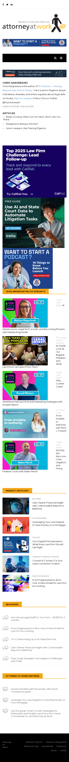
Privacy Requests (56, 742)
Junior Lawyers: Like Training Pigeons (26, 128)
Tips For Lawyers (23, 98)
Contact (61, 746)
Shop (54, 750)
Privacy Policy (34, 742)
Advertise (47, 746)
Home (63, 750)
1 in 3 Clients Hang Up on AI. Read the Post (33, 639)
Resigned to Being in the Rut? (22, 123)
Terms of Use (31, 746)
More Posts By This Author (18, 106)
